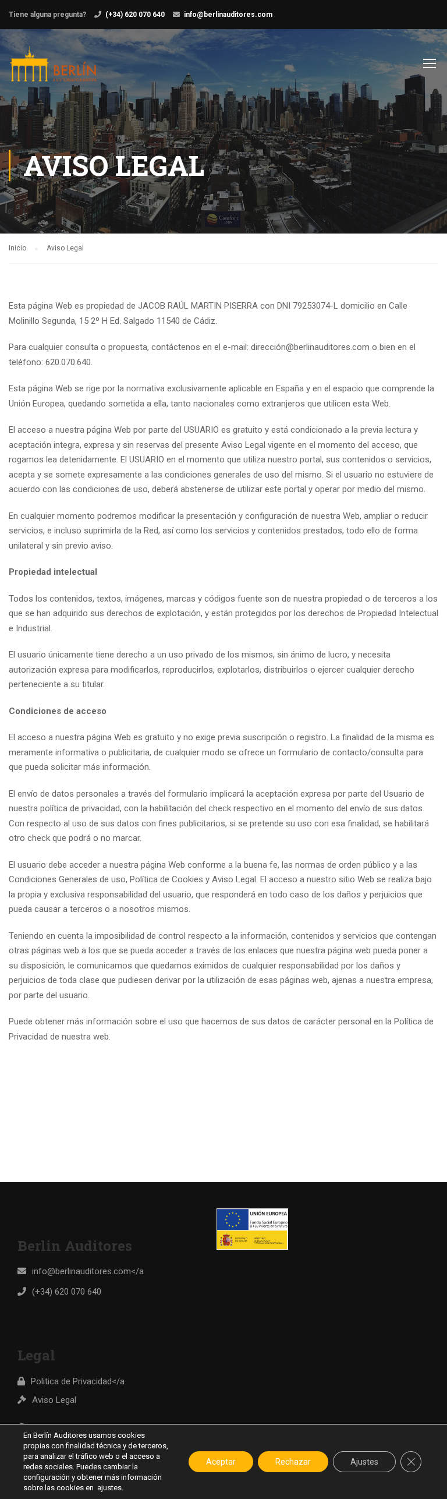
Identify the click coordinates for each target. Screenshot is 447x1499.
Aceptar (221, 1461)
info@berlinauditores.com (228, 14)
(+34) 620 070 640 (135, 14)
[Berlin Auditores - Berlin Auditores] (53, 69)
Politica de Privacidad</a (78, 1381)
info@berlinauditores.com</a (88, 1271)
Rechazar (293, 1461)
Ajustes (364, 1461)
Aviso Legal (54, 1400)
